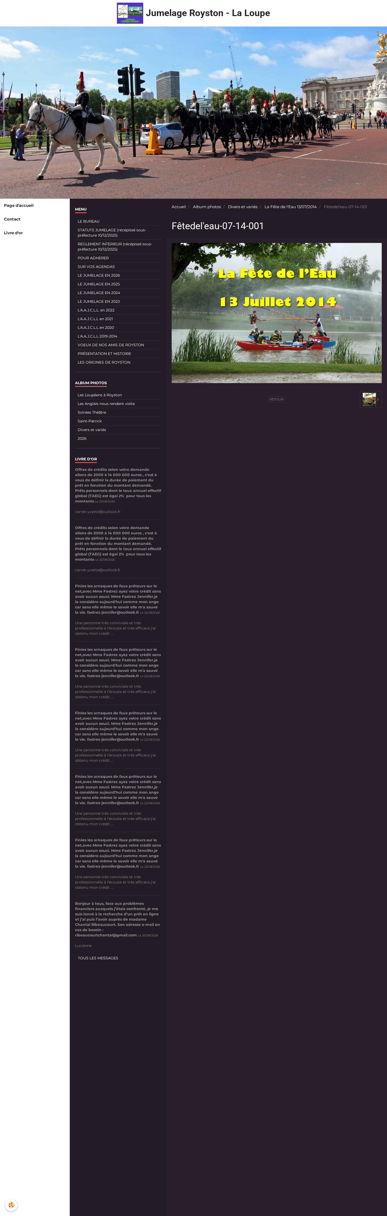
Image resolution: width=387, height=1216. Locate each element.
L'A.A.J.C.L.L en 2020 (96, 327)
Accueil (179, 206)
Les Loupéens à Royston (100, 395)
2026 (82, 438)
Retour (277, 399)
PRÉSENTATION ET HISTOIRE (104, 353)
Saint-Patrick (90, 421)
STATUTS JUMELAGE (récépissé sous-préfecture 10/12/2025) (112, 233)
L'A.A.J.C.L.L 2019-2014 (97, 336)
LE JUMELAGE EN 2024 (99, 292)
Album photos (207, 206)
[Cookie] (11, 1205)
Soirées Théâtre (92, 412)
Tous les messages (98, 958)
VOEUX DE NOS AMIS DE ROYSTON (111, 345)
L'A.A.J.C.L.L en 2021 (95, 318)
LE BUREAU (89, 221)
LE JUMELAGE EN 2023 (99, 301)
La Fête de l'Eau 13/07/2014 (291, 206)
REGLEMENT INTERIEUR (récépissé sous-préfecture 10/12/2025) (115, 247)
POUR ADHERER (93, 258)
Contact (12, 219)
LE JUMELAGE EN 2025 (99, 284)
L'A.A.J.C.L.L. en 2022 (96, 310)
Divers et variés (242, 206)
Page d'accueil (19, 205)
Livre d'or (13, 232)
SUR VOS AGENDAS (96, 266)
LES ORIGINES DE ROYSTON (104, 362)
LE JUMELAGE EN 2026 (99, 275)
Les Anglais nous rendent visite (106, 403)
